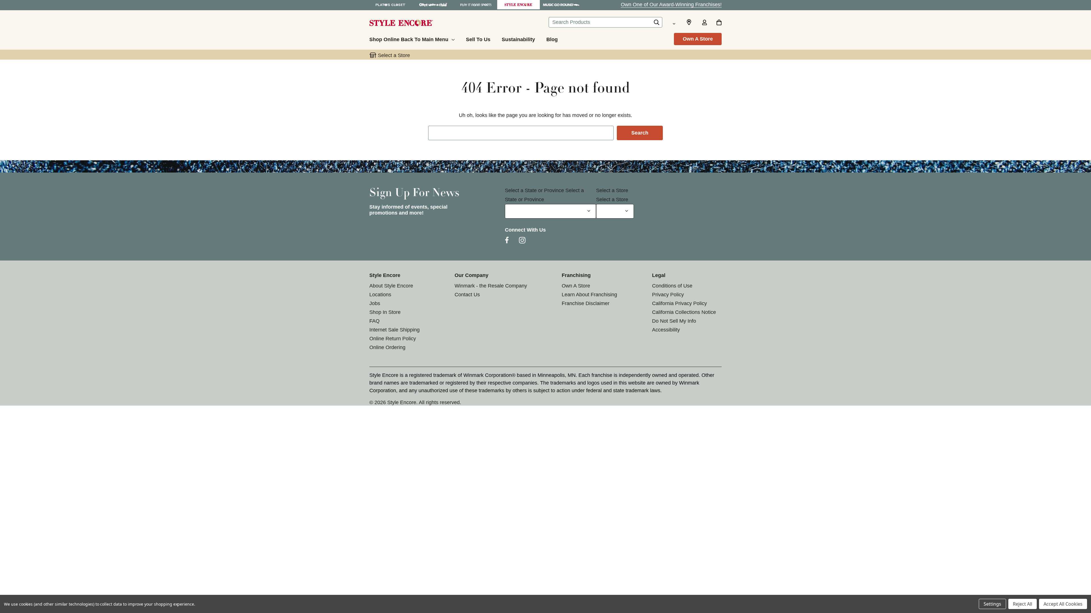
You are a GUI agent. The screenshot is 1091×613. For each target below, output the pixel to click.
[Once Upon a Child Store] (433, 4)
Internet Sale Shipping (394, 330)
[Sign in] (704, 23)
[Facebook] (506, 240)
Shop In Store (385, 312)
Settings (992, 604)
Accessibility (666, 330)
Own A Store (698, 39)
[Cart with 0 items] (719, 23)
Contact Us (467, 294)
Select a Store (612, 190)
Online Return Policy (392, 338)
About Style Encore (391, 286)
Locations (380, 294)
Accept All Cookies (1063, 604)
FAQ (374, 321)
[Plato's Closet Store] (390, 4)
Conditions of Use (672, 286)
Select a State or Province (534, 190)
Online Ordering (387, 347)
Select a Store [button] (394, 55)
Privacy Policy (668, 294)
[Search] (656, 24)
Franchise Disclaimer (585, 303)
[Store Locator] (689, 22)
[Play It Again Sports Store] (476, 4)
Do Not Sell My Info (674, 321)
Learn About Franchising (589, 294)
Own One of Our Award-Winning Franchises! (671, 4)
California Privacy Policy (679, 303)
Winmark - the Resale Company (491, 286)
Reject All (1022, 604)
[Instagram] (522, 240)
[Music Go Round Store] (561, 4)
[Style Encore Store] (518, 4)
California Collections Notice (684, 312)
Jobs (374, 303)
